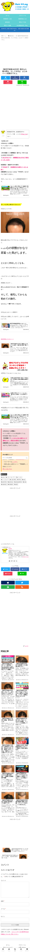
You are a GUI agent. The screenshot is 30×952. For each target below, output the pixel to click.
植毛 (24, 479)
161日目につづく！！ (7, 339)
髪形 (17, 484)
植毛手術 (4, 482)
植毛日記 (5, 474)
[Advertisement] (15, 53)
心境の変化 (13, 479)
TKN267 (5, 167)
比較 (25, 482)
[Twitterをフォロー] (12, 561)
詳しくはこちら (7, 469)
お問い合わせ (22, 947)
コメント (3, 880)
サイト (3, 916)
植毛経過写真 (19, 482)
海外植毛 (4, 484)
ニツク (10, 548)
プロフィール (25, 556)
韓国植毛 (11, 484)
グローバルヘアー (11, 477)
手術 (20, 479)
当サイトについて (7, 947)
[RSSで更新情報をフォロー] (17, 561)
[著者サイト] (9, 561)
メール (3, 909)
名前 (2, 901)
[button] (26, 458)
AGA (3, 477)
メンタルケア (5, 479)
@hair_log (24, 134)
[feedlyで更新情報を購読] (14, 561)
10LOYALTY (6, 157)
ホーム (8, 945)
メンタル (20, 477)
